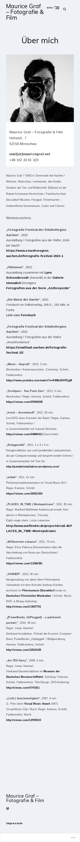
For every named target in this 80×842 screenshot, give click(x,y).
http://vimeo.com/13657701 (23, 606)
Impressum (14, 823)
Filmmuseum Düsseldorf (38, 590)
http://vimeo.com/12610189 (23, 649)
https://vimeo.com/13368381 (24, 563)
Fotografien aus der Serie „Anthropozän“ (38, 288)
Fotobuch (28, 315)
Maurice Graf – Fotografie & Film (25, 11)
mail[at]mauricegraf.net (29, 154)
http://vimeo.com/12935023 (23, 720)
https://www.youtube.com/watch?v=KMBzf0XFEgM (39, 380)
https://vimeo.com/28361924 (24, 493)
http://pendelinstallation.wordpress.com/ (32, 466)
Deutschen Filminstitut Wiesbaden (28, 595)
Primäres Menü (58, 7)
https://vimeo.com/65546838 (24, 401)
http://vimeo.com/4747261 (23, 687)
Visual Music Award (37, 703)
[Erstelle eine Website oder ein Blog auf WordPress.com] (7, 808)
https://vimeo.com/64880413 (24, 434)
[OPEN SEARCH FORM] (64, 9)
